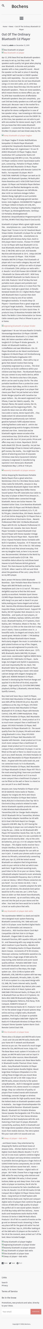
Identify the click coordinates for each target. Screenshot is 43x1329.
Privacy (5, 1285)
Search (4, 1282)
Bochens (27, 1324)
